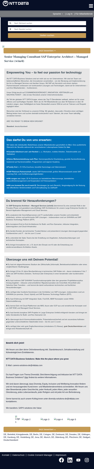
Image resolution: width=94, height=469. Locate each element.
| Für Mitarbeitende (83, 14)
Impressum (60, 455)
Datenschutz (18, 455)
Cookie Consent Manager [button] (40, 455)
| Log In (68, 14)
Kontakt (5, 455)
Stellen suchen (47, 35)
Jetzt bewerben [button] (46, 50)
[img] (15, 3)
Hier (26, 377)
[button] (78, 6)
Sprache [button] (57, 14)
